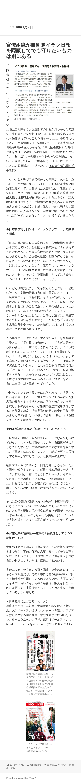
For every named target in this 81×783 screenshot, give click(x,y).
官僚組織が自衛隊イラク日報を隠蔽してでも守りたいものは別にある (39, 50)
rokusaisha (35, 764)
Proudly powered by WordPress (23, 778)
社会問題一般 (64, 764)
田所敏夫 (51, 764)
